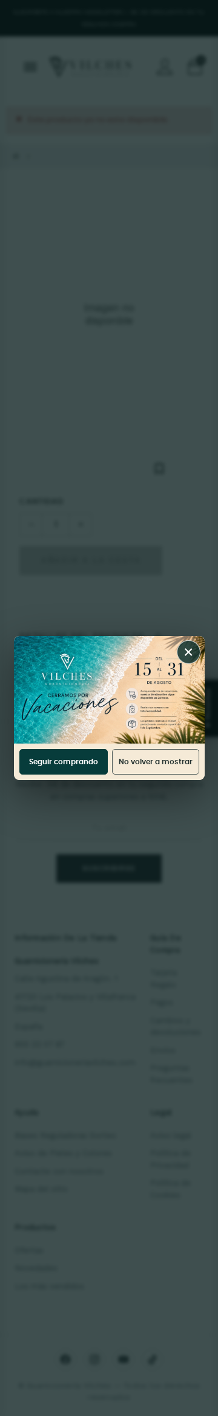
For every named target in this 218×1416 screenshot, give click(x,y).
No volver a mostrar (156, 761)
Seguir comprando (63, 761)
